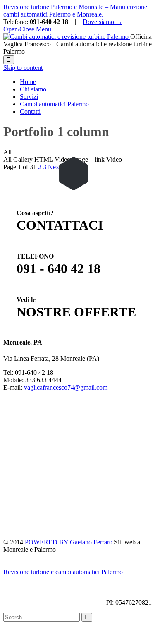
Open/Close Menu (27, 29)
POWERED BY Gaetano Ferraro (68, 542)
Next (54, 166)
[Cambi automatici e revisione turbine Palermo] (66, 36)
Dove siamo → (102, 21)
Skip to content (23, 67)
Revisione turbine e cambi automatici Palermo (63, 571)
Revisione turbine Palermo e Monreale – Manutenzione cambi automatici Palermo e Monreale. (75, 10)
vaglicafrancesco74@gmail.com (65, 387)
